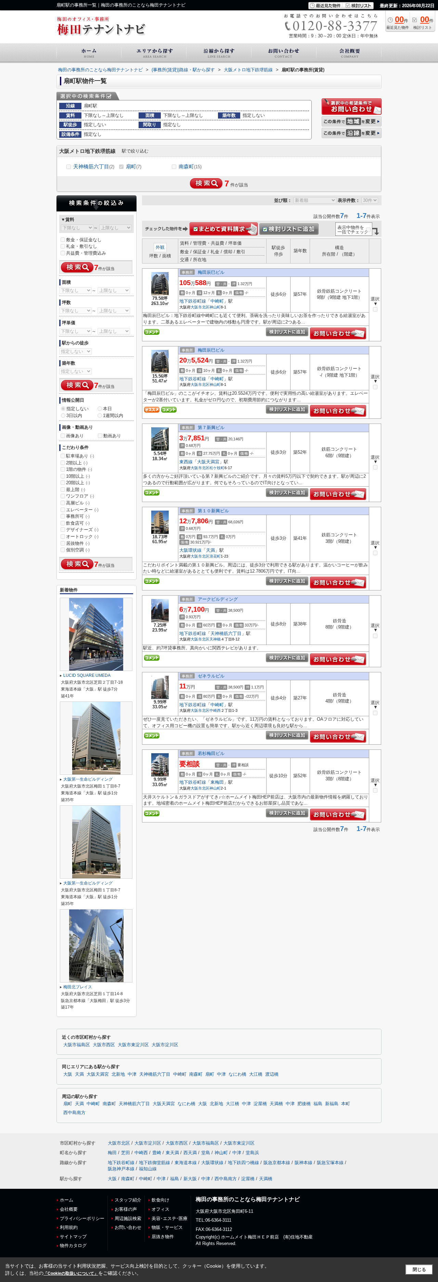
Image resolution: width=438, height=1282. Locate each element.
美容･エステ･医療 (170, 1218)
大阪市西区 (104, 1044)
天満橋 (276, 1103)
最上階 (75, 489)
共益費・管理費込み (86, 253)
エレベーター (82, 509)
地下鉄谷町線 (192, 301)
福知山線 (148, 1168)
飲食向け (160, 1199)
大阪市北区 (200, 307)
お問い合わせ (128, 1227)
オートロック (82, 536)
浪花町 (215, 556)
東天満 (172, 1152)
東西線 (186, 461)
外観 (160, 247)
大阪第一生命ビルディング (88, 779)
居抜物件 (78, 543)
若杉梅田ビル (211, 753)
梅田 (112, 1152)
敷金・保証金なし (84, 239)
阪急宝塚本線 (330, 1162)
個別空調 (78, 549)
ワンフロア (80, 496)
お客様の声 (126, 1209)
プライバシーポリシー (82, 1218)
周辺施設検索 (128, 1218)
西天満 (190, 1152)
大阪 (67, 1074)
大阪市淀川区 (165, 1044)
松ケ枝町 (216, 468)
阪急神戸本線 (121, 1168)
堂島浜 (252, 1152)
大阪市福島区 (76, 1044)
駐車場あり (80, 456)
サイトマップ (73, 1236)
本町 (345, 1103)
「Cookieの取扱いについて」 (70, 1273)
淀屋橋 (260, 1103)
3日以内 (74, 415)
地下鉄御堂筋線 (154, 1162)
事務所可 (78, 516)
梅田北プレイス (77, 987)
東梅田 (217, 782)
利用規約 (69, 1227)
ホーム (66, 1199)
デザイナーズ (82, 529)
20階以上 (78, 482)
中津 (132, 1074)
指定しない (77, 408)
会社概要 (69, 1209)
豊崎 (156, 1152)
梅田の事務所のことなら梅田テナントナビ (248, 1199)
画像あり (75, 435)
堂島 (205, 1152)
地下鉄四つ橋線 (243, 1162)
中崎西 (215, 710)
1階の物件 (79, 469)
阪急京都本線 (276, 1162)
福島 (317, 1103)
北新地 (118, 1074)
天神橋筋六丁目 (93, 166)
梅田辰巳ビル (211, 272)
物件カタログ (73, 1245)
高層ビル (78, 502)
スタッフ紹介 (128, 1199)
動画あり (112, 435)
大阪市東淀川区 (133, 1044)
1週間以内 (113, 415)
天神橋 (215, 639)
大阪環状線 (190, 550)
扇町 (133, 166)
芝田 (125, 1152)
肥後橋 (304, 1103)
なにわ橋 (237, 1074)
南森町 (190, 166)
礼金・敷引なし (81, 246)
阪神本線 (303, 1162)
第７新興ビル (211, 427)
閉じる (419, 1269)
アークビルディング (218, 599)
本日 (107, 408)
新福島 (331, 1103)
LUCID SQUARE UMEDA (87, 675)
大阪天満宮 (208, 461)
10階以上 (78, 476)
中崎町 (217, 301)
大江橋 (255, 1074)
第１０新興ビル (213, 510)
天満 (210, 550)
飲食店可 (78, 523)
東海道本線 (186, 1162)
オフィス (160, 1209)
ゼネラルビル (211, 676)
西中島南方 (74, 1112)
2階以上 (77, 462)
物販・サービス (167, 1227)
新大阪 (190, 1178)
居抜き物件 (163, 1236)
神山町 (215, 307)
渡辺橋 (272, 1074)
